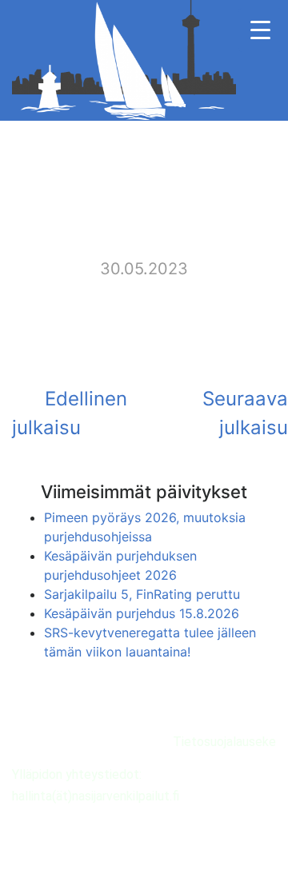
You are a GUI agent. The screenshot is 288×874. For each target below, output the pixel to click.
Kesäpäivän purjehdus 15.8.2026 (141, 613)
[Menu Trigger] (260, 30)
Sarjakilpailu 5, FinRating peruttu (142, 594)
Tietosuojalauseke (224, 741)
